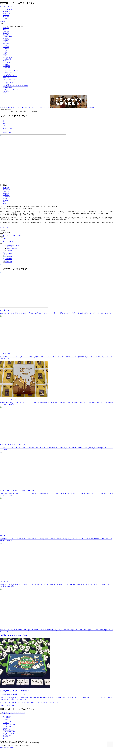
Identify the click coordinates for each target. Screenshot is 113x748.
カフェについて (8, 716)
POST (5, 254)
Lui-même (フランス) (9, 242)
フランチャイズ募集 (9, 731)
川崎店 (5, 54)
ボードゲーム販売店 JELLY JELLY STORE (15, 86)
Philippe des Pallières (15, 235)
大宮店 (5, 55)
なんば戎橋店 (7, 62)
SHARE (10, 256)
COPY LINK (8, 253)
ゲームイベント (8, 721)
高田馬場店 (6, 43)
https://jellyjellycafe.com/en (7, 747)
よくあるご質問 (8, 82)
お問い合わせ (7, 92)
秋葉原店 (6, 38)
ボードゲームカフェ (6, 6)
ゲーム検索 (6, 717)
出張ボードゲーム (8, 730)
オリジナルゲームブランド (11, 89)
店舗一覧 (6, 719)
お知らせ (6, 723)
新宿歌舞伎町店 (8, 36)
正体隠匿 (9, 250)
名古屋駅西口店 (8, 57)
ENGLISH (6, 738)
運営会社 (6, 736)
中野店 (5, 45)
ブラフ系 (9, 246)
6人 (4, 120)
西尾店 (5, 60)
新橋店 (5, 41)
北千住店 (6, 47)
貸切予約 (6, 84)
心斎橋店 (6, 64)
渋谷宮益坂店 (7, 29)
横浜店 (5, 52)
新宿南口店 (6, 35)
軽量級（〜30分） (8, 128)
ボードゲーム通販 (8, 87)
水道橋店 (6, 40)
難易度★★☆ (7, 132)
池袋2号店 (6, 33)
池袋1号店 (6, 31)
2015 (4, 238)
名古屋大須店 (7, 59)
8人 (4, 123)
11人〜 (5, 130)
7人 (4, 122)
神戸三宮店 (6, 66)
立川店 (5, 50)
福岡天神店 (6, 67)
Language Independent (13, 245)
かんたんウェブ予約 (9, 724)
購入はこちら (4, 227)
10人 (4, 127)
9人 (4, 125)
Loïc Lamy (6, 235)
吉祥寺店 (6, 48)
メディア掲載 (7, 726)
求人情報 (6, 91)
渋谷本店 (6, 28)
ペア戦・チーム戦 (12, 248)
